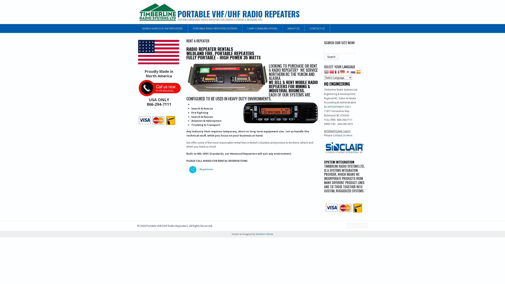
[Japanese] (347, 72)
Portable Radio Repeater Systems (215, 28)
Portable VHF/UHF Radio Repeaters (239, 14)
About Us (293, 28)
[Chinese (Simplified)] (331, 72)
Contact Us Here (342, 135)
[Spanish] (358, 72)
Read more (206, 169)
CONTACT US (317, 28)
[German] (342, 72)
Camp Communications (262, 28)
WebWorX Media (264, 234)
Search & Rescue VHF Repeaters (162, 28)
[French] (337, 72)
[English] (326, 72)
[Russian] (353, 72)
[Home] (158, 12)
